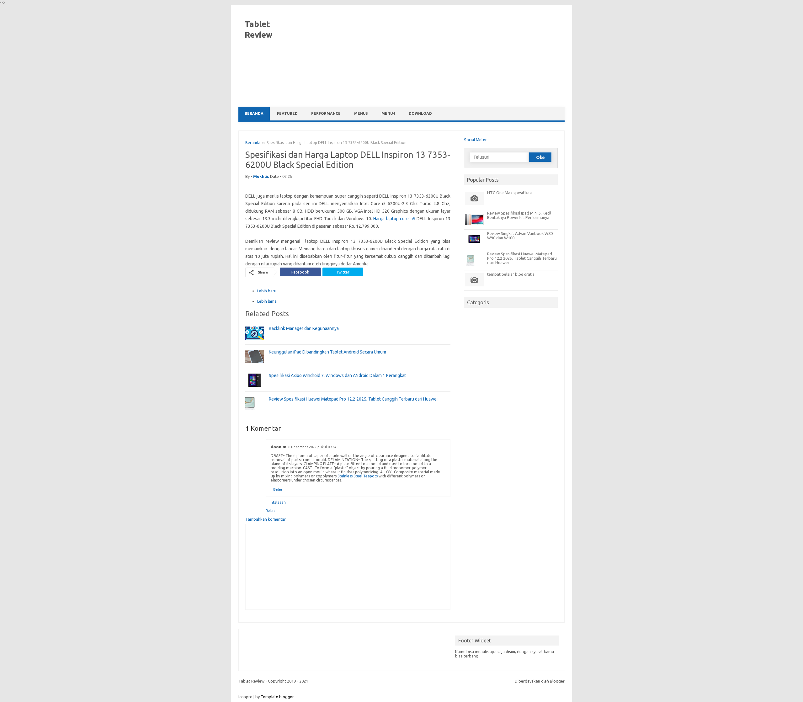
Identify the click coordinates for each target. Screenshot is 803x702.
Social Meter (475, 139)
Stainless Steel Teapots (358, 476)
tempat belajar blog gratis (510, 274)
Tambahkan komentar (265, 519)
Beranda (254, 113)
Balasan (279, 502)
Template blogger (277, 696)
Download (420, 113)
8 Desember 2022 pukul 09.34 (312, 447)
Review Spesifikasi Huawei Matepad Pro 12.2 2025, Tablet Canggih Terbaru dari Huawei (353, 399)
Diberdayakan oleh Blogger (540, 681)
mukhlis (261, 176)
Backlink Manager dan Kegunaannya (304, 328)
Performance (326, 113)
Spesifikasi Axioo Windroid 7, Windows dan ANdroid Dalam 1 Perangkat (337, 375)
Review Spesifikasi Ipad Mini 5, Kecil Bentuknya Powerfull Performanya (519, 215)
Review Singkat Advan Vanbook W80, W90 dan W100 (520, 235)
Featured (287, 113)
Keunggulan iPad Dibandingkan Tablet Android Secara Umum (327, 351)
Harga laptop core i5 (394, 218)
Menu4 (388, 113)
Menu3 (361, 113)
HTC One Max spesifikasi (509, 192)
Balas (278, 489)
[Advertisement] (450, 56)
